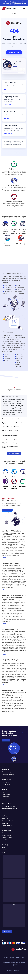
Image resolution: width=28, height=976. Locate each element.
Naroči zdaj (6, 740)
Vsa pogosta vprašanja (14, 453)
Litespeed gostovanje (7, 820)
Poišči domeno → (8, 104)
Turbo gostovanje (6, 779)
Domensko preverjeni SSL (8, 806)
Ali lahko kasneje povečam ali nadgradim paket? (12, 423)
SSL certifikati (6, 804)
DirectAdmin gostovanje (8, 774)
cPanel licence (5, 818)
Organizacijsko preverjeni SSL (10, 808)
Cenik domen (5, 796)
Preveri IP (4, 840)
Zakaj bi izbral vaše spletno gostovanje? (12, 443)
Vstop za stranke (7, 931)
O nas (3, 847)
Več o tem (19, 4)
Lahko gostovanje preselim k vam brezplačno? (10, 427)
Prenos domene (6, 794)
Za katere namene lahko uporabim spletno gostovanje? (13, 419)
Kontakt (4, 852)
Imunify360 (5, 823)
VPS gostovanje (6, 784)
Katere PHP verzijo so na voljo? (10, 396)
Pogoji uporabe (20, 957)
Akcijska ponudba (6, 835)
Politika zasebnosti (9, 957)
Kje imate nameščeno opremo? (10, 435)
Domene (4, 789)
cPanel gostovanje (6, 772)
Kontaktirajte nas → (9, 133)
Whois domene (6, 799)
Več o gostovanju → (9, 89)
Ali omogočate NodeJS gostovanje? (11, 439)
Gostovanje (5, 769)
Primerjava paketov (7, 837)
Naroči (4, 557)
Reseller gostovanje (7, 782)
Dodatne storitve (7, 510)
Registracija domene (7, 791)
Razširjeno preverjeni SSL (8, 811)
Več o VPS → (7, 118)
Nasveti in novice (6, 833)
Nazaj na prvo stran (14, 52)
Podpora (4, 849)
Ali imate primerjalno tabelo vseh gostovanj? (10, 447)
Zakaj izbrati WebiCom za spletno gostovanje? (10, 431)
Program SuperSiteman (8, 825)
